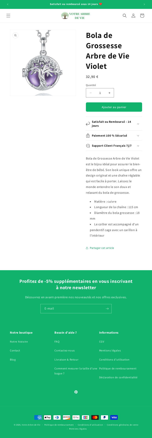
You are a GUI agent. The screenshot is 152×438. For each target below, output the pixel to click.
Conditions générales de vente (122, 424)
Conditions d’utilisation (114, 359)
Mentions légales (110, 350)
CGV (101, 341)
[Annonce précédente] (7, 4)
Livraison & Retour (66, 359)
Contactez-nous (64, 350)
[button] (8, 15)
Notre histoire (19, 341)
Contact (15, 350)
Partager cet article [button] (102, 248)
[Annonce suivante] (144, 4)
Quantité (91, 85)
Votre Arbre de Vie (31, 424)
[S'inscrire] (107, 308)
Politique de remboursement (118, 368)
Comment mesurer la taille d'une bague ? (75, 371)
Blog (13, 359)
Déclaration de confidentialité (118, 377)
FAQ (56, 341)
